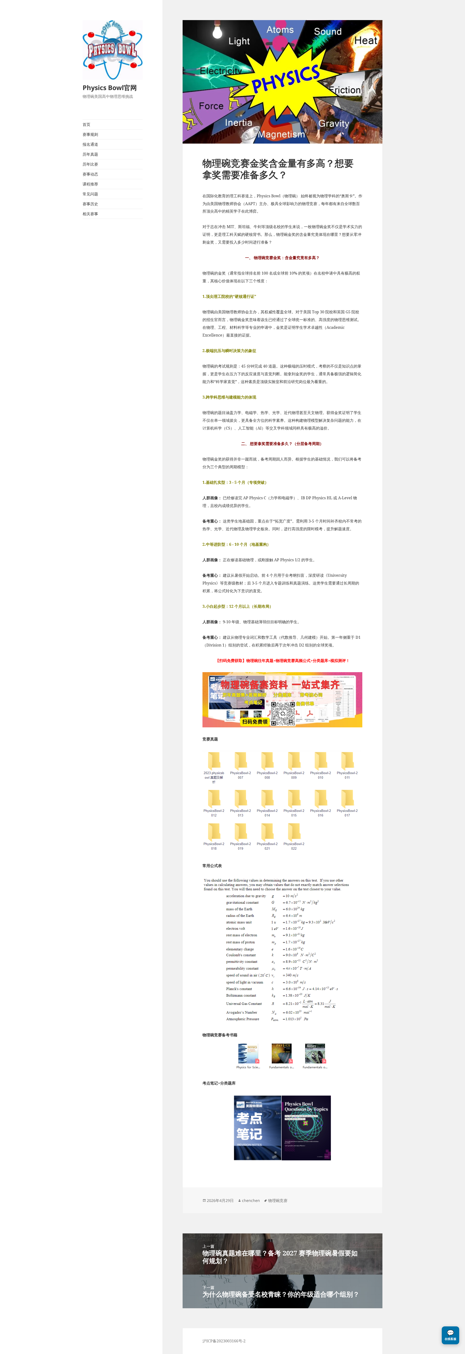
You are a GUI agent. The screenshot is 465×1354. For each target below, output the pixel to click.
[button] (450, 1335)
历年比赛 (90, 164)
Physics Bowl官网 (110, 87)
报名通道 (90, 144)
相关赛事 (90, 213)
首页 (86, 124)
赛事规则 (90, 134)
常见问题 (90, 194)
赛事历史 (90, 204)
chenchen (251, 1200)
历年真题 (90, 154)
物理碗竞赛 (277, 1200)
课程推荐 (90, 184)
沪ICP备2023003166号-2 (224, 1341)
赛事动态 (90, 174)
